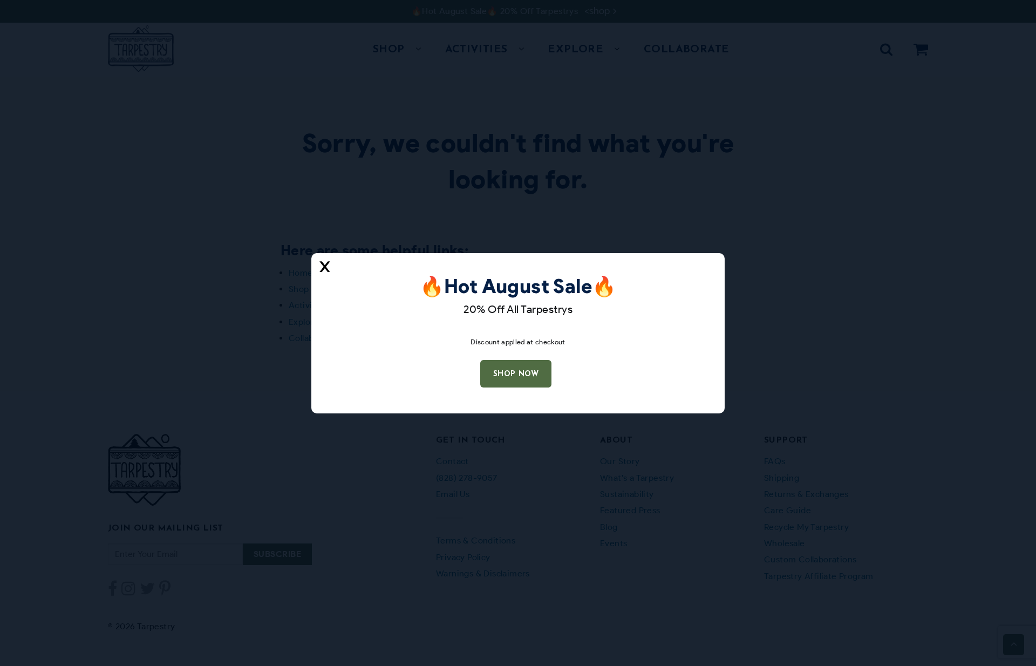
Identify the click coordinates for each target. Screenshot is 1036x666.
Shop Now (516, 374)
